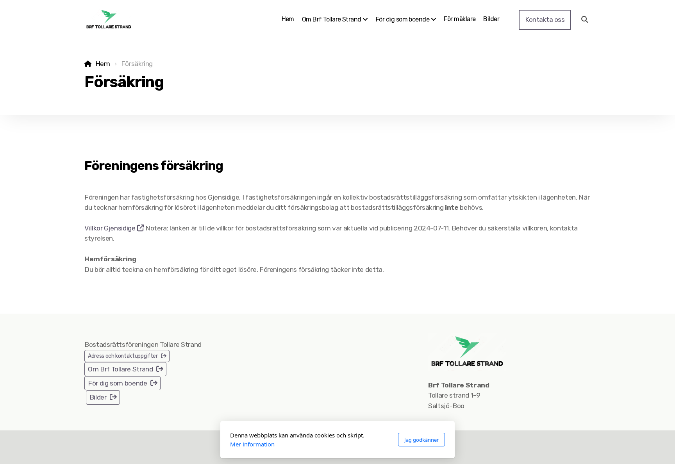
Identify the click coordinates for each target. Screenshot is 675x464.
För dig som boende (117, 383)
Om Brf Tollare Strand (120, 369)
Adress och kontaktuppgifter (123, 356)
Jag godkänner (421, 439)
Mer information (252, 444)
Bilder (98, 397)
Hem (102, 64)
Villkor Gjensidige (110, 228)
